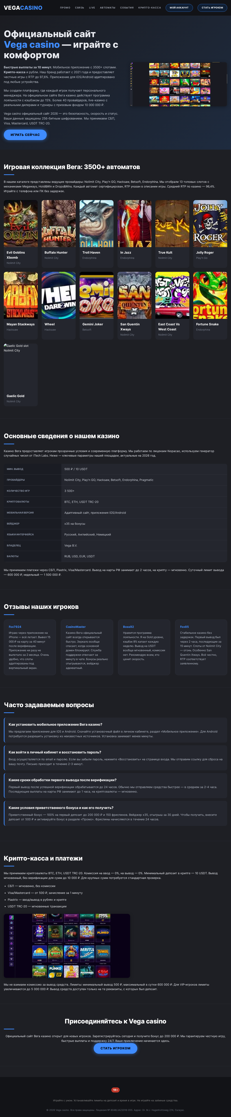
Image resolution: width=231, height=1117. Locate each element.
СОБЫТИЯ (127, 7)
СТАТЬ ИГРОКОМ (212, 7)
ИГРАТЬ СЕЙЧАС (25, 135)
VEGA (23, 8)
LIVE (92, 7)
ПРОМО (65, 7)
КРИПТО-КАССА (149, 7)
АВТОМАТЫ (108, 7)
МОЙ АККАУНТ (179, 7)
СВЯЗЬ (79, 7)
